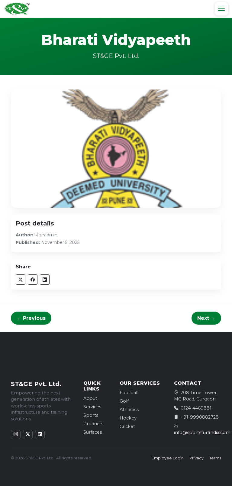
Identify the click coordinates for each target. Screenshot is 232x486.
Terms (215, 458)
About (90, 398)
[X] (28, 434)
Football (129, 392)
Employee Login (168, 458)
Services (92, 407)
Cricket (127, 426)
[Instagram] (16, 434)
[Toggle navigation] (221, 9)
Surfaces (92, 432)
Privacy (196, 458)
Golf (124, 401)
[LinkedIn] (40, 434)
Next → (206, 318)
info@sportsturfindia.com (202, 432)
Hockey (128, 418)
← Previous (31, 318)
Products (93, 423)
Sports (90, 415)
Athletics (129, 409)
